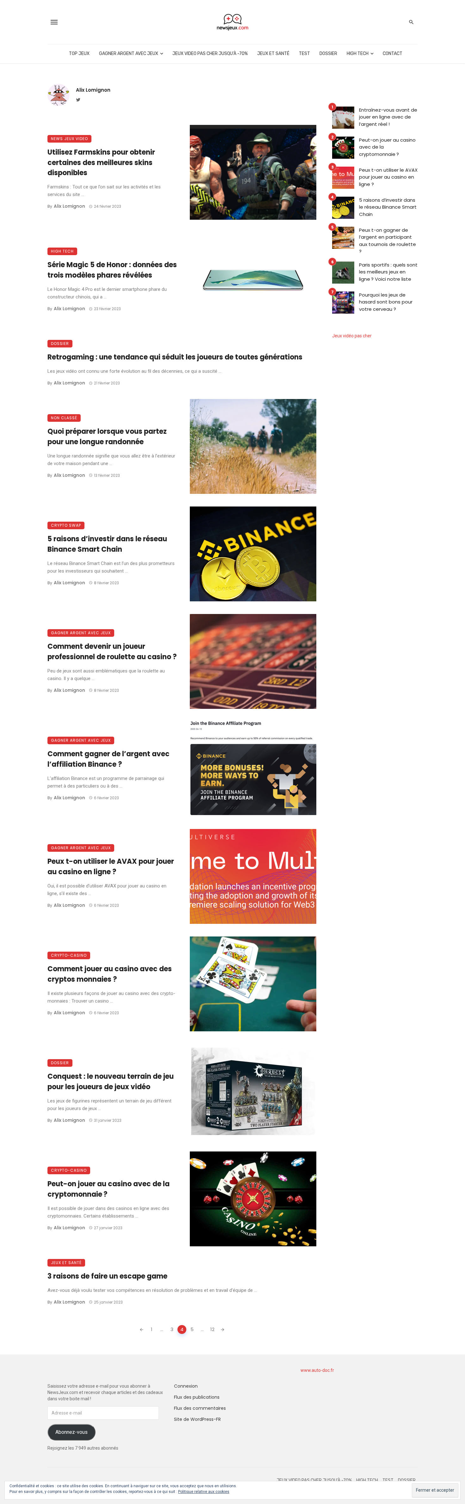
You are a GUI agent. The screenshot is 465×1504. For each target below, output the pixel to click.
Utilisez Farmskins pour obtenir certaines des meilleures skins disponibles (101, 162)
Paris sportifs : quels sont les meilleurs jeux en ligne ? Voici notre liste (388, 271)
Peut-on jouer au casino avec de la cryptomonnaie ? (108, 1189)
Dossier (328, 53)
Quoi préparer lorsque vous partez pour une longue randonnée (107, 437)
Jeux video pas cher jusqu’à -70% (210, 53)
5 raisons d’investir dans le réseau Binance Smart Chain (107, 544)
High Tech (358, 53)
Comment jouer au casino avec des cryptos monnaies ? (109, 974)
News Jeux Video (69, 138)
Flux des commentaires (200, 1408)
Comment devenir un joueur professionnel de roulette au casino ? (112, 652)
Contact (392, 53)
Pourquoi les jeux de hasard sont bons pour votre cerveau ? (385, 302)
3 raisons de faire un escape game (107, 1276)
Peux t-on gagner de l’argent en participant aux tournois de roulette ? (387, 241)
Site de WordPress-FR (197, 1419)
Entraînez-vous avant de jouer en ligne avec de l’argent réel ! (388, 117)
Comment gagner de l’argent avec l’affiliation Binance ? (108, 759)
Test (304, 53)
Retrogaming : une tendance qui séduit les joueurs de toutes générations (174, 357)
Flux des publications (197, 1397)
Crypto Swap (66, 525)
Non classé (64, 418)
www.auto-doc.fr (317, 1370)
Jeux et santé (273, 53)
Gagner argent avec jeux (128, 53)
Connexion (186, 1386)
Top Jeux (79, 53)
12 (212, 1329)
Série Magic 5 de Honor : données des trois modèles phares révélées (112, 270)
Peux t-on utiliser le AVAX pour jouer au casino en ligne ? (110, 866)
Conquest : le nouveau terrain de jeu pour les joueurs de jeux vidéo (110, 1081)
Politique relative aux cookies (203, 1491)
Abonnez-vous (71, 1432)
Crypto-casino (69, 955)
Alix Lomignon (93, 90)
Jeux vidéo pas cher (352, 335)
